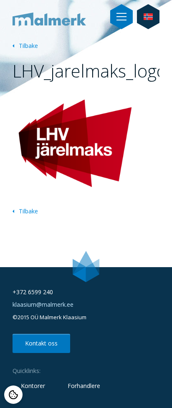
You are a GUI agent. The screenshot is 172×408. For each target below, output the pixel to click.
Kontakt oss (41, 343)
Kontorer (33, 386)
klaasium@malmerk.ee (43, 304)
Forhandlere (84, 386)
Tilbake (28, 46)
